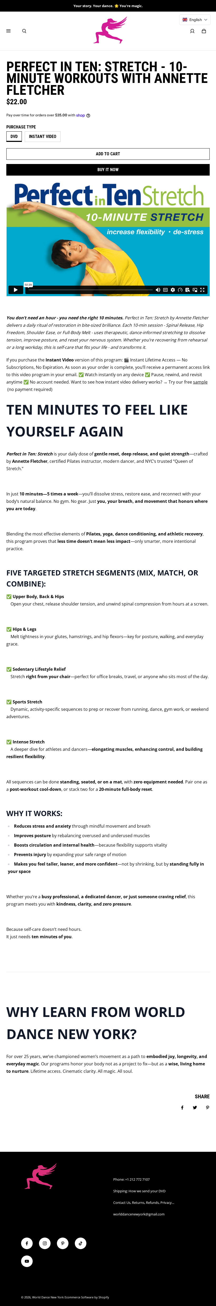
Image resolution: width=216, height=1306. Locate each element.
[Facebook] (27, 1243)
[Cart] (204, 31)
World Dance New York (48, 1297)
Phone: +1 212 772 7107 (131, 1179)
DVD (14, 136)
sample (200, 382)
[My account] (192, 31)
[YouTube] (27, 1261)
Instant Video (42, 136)
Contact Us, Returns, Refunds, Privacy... (143, 1202)
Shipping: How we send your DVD (139, 1191)
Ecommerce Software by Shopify (87, 1297)
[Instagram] (45, 1243)
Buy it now (108, 169)
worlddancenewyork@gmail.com (139, 1214)
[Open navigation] (12, 31)
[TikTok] (80, 1243)
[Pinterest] (62, 1243)
